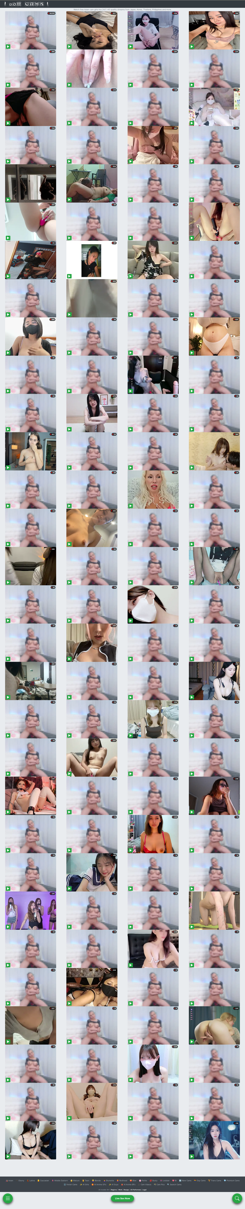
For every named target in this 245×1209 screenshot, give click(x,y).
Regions (114, 1190)
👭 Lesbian (165, 1180)
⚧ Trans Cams (214, 1180)
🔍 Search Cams (174, 1184)
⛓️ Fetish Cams (70, 1184)
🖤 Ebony (20, 1180)
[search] (237, 1198)
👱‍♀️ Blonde (96, 1180)
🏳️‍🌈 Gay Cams (200, 1180)
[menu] (8, 1198)
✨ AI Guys (113, 1184)
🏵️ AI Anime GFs (98, 1184)
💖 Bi (174, 1180)
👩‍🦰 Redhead (122, 1180)
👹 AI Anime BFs (128, 1184)
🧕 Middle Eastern (60, 1180)
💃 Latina (31, 1180)
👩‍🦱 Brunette (108, 1180)
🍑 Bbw (133, 1180)
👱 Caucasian (43, 1180)
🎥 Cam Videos (144, 1184)
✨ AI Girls (84, 1184)
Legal (144, 1190)
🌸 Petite (143, 1180)
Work (120, 1190)
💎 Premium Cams (232, 1180)
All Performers (135, 1190)
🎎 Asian (9, 1180)
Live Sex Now (122, 1198)
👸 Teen (85, 1180)
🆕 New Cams (185, 1180)
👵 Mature (75, 1180)
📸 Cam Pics (159, 1184)
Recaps (126, 1190)
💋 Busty (153, 1180)
